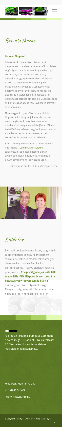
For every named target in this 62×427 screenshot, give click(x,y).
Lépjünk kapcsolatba (31, 147)
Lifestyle (20, 419)
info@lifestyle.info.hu (17, 396)
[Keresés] (45, 11)
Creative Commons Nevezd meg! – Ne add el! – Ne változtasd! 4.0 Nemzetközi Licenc (29, 340)
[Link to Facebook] (54, 422)
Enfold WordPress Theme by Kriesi (39, 419)
